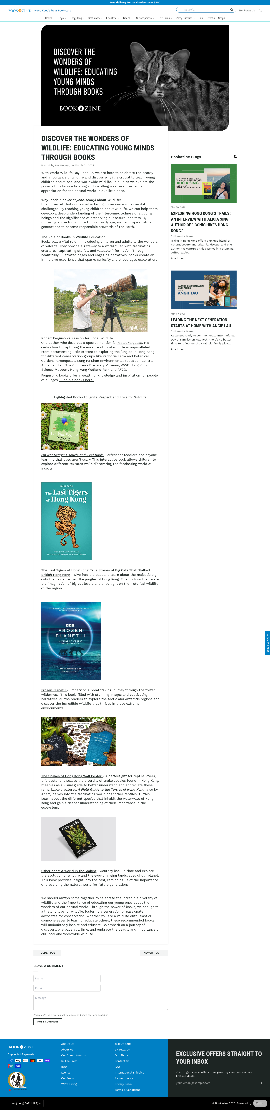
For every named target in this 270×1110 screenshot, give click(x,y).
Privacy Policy (123, 1084)
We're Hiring (69, 1084)
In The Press (69, 1061)
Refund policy (124, 1078)
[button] (33, 1043)
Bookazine (221, 1103)
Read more (178, 258)
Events (65, 1072)
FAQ (117, 1066)
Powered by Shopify (249, 1103)
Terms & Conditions (127, 1089)
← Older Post (47, 952)
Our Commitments (73, 1055)
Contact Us (122, 1061)
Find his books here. (76, 380)
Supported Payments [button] (21, 1054)
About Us (67, 1049)
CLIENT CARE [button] (123, 1044)
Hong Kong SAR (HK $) (24, 1103)
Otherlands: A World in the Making (69, 871)
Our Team (67, 1078)
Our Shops (121, 1055)
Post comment (47, 1021)
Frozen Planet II (54, 690)
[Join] (258, 1082)
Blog (64, 1066)
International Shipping (129, 1072)
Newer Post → (154, 952)
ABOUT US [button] (67, 1044)
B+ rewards (122, 1049)
